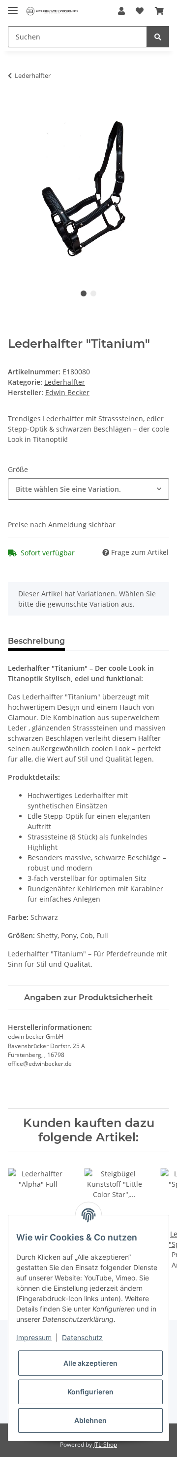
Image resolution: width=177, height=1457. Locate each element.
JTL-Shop (105, 1444)
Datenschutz (82, 1337)
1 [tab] (84, 293)
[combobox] (88, 489)
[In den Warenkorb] (16, 106)
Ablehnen (90, 1420)
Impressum (34, 1337)
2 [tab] (93, 293)
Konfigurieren (90, 1391)
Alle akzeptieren (90, 1363)
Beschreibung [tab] (36, 641)
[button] (121, 11)
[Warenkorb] (159, 11)
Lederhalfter (64, 382)
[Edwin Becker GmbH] (52, 11)
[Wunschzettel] (139, 11)
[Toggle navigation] (13, 6)
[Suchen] (158, 36)
